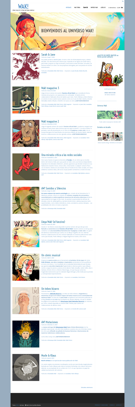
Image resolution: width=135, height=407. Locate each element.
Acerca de (103, 7)
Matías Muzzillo (83, 71)
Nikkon (17, 405)
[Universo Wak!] (110, 115)
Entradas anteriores (87, 387)
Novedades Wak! (52, 71)
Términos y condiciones (101, 405)
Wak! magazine (67, 104)
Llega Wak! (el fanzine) (53, 222)
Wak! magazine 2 (50, 121)
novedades (44, 72)
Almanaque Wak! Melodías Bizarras (72, 301)
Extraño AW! (75, 309)
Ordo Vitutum (81, 277)
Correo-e (112, 405)
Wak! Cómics (60, 71)
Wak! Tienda (77, 7)
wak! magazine (60, 242)
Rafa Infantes (49, 139)
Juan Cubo (83, 104)
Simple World (52, 106)
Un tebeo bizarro (50, 288)
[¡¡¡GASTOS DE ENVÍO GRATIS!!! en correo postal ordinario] (110, 74)
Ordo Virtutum (45, 262)
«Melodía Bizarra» (56, 294)
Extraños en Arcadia (51, 299)
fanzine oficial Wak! (68, 93)
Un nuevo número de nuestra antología (54, 193)
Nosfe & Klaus (48, 355)
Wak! (23, 6)
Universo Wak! (94, 7)
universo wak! (59, 106)
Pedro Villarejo (45, 106)
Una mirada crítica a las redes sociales (61, 155)
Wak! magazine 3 (50, 88)
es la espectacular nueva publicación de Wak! (59, 360)
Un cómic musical (50, 255)
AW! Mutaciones (49, 322)
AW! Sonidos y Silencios (53, 188)
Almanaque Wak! (52, 208)
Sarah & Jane (48, 54)
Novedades (68, 7)
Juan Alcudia (75, 71)
